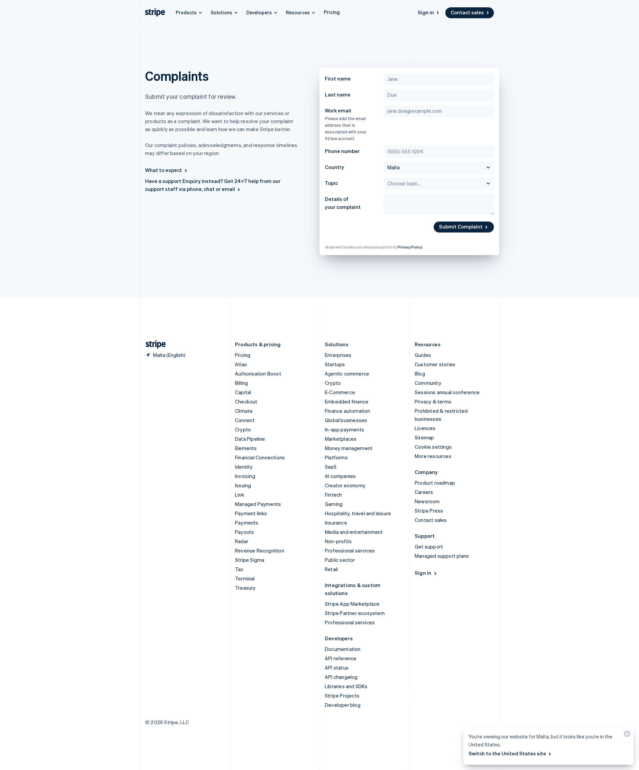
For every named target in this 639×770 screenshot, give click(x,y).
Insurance (336, 522)
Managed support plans (442, 555)
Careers (424, 492)
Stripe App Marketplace (352, 603)
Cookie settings (433, 446)
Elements (246, 448)
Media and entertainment (354, 532)
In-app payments (344, 429)
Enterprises (338, 355)
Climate (244, 410)
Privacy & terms (433, 401)
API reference (341, 658)
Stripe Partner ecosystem (355, 613)
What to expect (163, 170)
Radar (241, 541)
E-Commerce (340, 392)
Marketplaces (340, 438)
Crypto (243, 429)
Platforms (336, 457)
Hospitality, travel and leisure (358, 513)
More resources (433, 456)
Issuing (243, 485)
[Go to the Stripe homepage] (153, 344)
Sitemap (424, 437)
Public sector (340, 559)
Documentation (343, 649)
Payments (247, 522)
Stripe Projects (342, 695)
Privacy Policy (410, 247)
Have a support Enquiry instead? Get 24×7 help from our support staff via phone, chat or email (213, 185)
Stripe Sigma (249, 559)
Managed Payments (258, 504)
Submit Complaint (461, 226)
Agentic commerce (347, 373)
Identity (244, 466)
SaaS (330, 466)
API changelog (341, 677)
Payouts (244, 532)
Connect (245, 420)
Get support (429, 546)
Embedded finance (346, 401)
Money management (348, 448)
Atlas (241, 364)
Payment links (251, 513)
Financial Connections (260, 457)
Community (428, 383)
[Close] (626, 735)
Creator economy (345, 485)
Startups (335, 364)
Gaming (333, 504)
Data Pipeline (250, 438)
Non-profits (338, 541)
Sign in (426, 12)
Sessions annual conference (447, 392)
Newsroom (427, 501)
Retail (331, 569)
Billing (241, 383)
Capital (243, 392)
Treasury (245, 587)
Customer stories (435, 364)
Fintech (333, 494)
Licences (425, 428)
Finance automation (347, 410)
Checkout (246, 401)
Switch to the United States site (507, 753)
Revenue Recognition (259, 550)
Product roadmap (435, 482)
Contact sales (467, 12)
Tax (239, 569)
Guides (423, 355)
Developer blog (342, 704)
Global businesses (346, 420)
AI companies (340, 476)
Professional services (350, 550)
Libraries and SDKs (346, 686)
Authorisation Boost (258, 373)
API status (336, 667)
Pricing (332, 12)
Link (239, 494)
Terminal (245, 578)
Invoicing (245, 476)
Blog (420, 373)
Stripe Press (429, 510)
